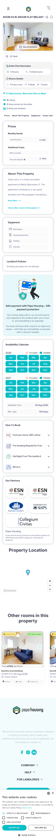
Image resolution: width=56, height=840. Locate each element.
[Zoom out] (50, 585)
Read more (27, 807)
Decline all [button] (41, 827)
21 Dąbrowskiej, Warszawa (26, 93)
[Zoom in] (50, 581)
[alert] (28, 815)
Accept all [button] (14, 827)
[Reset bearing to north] (50, 589)
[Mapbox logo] (9, 590)
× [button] (53, 793)
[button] (28, 835)
